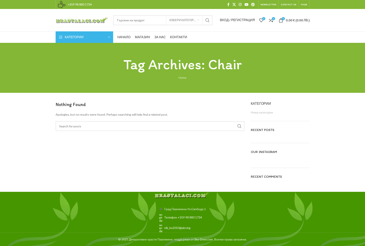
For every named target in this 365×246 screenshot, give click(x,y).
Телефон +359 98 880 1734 (183, 217)
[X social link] (234, 4)
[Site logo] (82, 20)
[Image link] (182, 195)
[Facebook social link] (228, 4)
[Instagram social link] (240, 4)
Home (182, 77)
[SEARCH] (207, 20)
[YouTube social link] (246, 4)
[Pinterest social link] (253, 4)
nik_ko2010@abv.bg (177, 228)
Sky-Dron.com (203, 239)
